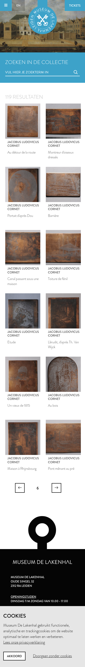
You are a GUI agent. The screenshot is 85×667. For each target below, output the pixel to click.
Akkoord (14, 656)
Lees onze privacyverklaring (24, 642)
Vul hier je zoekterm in (18, 67)
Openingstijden (23, 596)
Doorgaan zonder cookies (52, 656)
